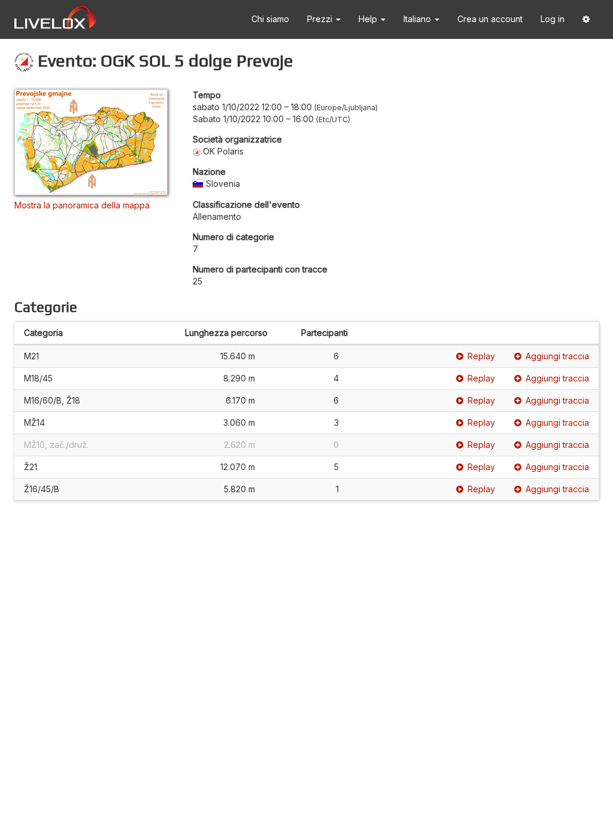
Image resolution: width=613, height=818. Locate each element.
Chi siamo (270, 19)
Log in (553, 19)
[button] (586, 19)
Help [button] (369, 19)
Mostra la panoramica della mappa (82, 205)
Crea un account (490, 19)
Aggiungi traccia (557, 356)
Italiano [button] (418, 19)
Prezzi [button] (321, 19)
